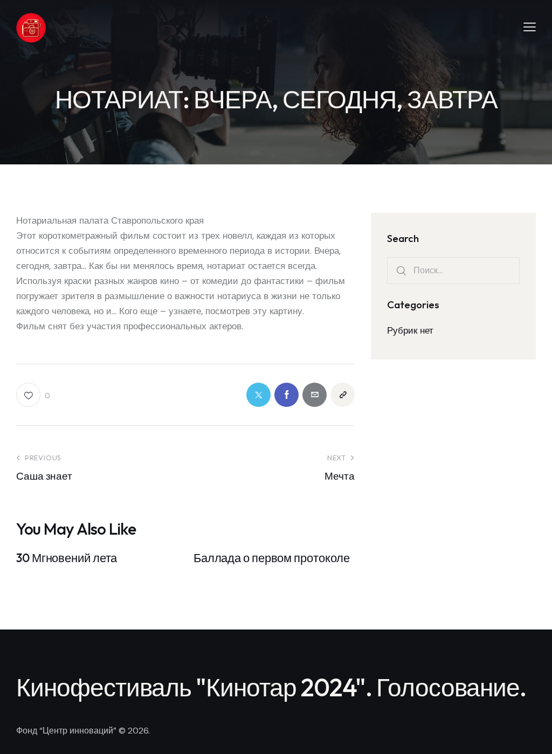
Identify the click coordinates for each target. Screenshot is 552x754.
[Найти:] (453, 270)
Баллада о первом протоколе (272, 558)
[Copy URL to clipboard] (342, 395)
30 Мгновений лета (66, 558)
